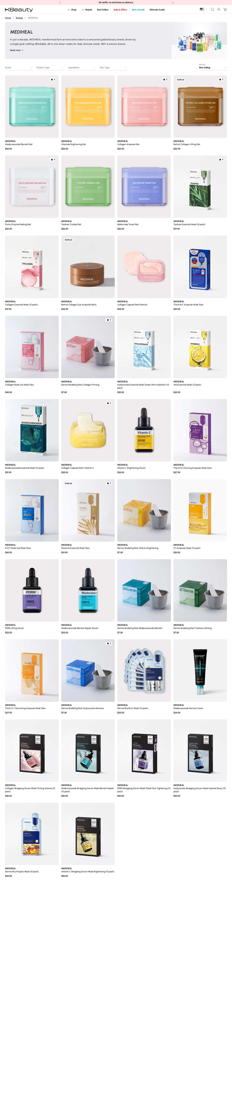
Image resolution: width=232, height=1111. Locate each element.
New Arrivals (138, 9)
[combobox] (204, 9)
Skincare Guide (157, 9)
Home (8, 18)
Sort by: (202, 65)
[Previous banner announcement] (59, 2)
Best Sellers (103, 9)
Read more (15, 50)
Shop (74, 9)
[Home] (19, 9)
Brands (88, 9)
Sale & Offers (120, 9)
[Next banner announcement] (172, 2)
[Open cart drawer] (224, 9)
